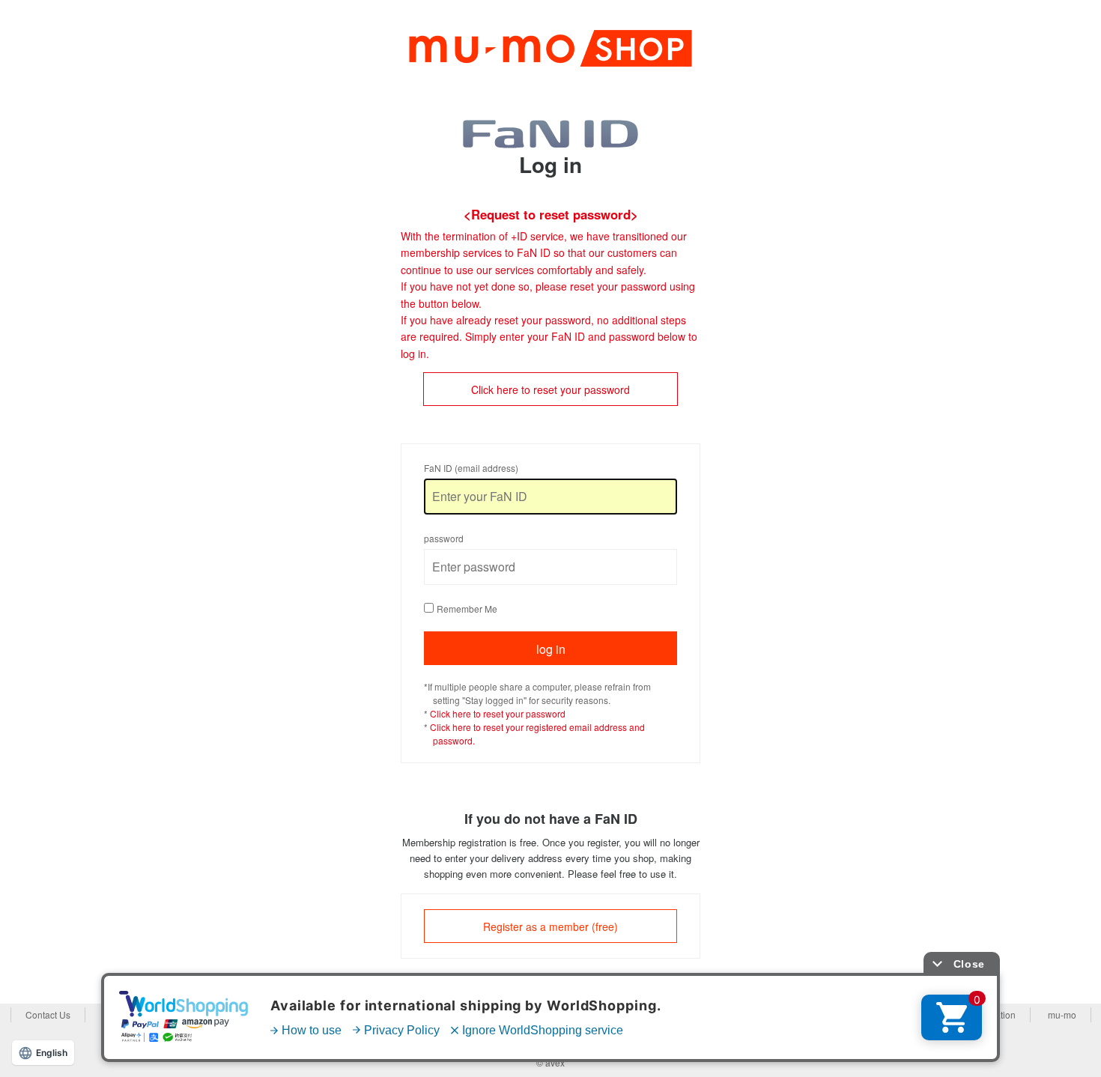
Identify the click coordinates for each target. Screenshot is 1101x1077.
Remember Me (467, 608)
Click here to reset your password (550, 389)
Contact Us (47, 1014)
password (444, 538)
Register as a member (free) (550, 926)
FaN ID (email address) (471, 467)
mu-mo (1062, 1014)
